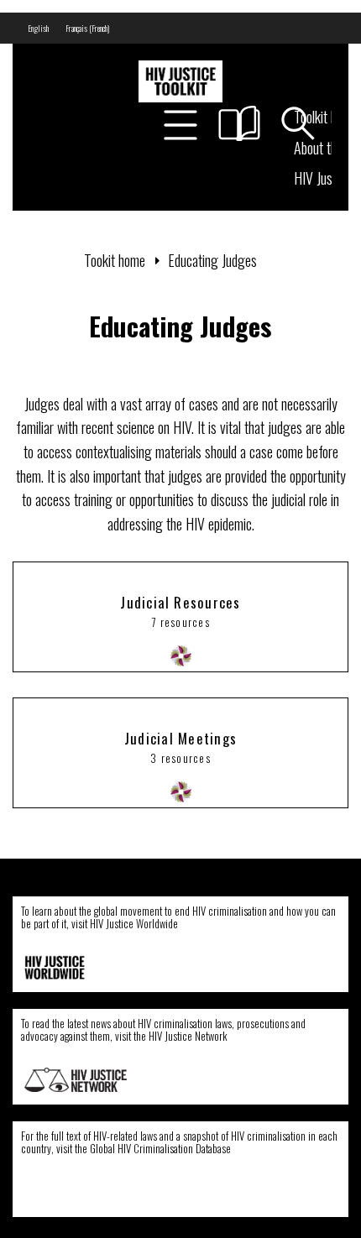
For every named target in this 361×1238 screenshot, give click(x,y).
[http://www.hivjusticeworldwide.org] (75, 968)
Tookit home (114, 260)
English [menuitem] (38, 28)
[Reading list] (239, 123)
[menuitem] (38, 28)
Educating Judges (213, 260)
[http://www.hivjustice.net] (75, 1080)
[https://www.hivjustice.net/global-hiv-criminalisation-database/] (72, 1193)
